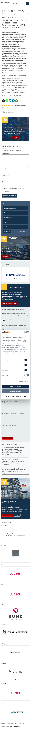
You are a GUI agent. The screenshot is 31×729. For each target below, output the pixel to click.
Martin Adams (6, 468)
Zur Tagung (15, 137)
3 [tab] (18, 679)
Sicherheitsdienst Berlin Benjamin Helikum (13, 447)
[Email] (16, 100)
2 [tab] (17, 278)
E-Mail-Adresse (6, 175)
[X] (3, 100)
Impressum (9, 726)
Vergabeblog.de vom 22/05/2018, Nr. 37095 (13, 39)
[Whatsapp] (6, 100)
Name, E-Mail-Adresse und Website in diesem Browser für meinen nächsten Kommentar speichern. (15, 190)
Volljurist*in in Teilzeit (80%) (10, 402)
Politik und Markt (6, 18)
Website (4, 182)
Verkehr (14, 18)
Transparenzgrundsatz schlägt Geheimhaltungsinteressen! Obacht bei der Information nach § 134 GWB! (13, 469)
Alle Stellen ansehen (7, 438)
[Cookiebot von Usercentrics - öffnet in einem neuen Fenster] (22, 332)
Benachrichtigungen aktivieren (10, 303)
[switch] (26, 365)
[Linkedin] (10, 100)
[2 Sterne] (4, 105)
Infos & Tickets (5, 256)
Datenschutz (17, 726)
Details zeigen (22, 381)
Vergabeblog (5, 2)
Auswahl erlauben (15, 391)
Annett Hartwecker (11, 320)
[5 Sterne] (10, 105)
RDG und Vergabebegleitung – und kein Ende (14, 325)
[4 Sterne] (8, 105)
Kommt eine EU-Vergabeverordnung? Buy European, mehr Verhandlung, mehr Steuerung (15, 314)
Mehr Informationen (7, 515)
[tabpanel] (15, 275)
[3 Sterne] (6, 105)
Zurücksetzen (23, 231)
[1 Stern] (3, 105)
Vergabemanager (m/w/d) (9, 425)
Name (4, 169)
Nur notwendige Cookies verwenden (15, 396)
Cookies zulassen (15, 386)
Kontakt (3, 726)
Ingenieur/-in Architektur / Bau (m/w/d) (13, 413)
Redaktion (7, 10)
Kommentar (5, 153)
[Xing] (13, 100)
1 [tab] (14, 278)
